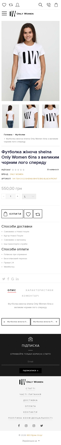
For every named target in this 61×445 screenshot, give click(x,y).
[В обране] (28, 213)
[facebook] (19, 426)
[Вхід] (17, 6)
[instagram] (26, 426)
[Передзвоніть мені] (48, 5)
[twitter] (41, 426)
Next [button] (57, 116)
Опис (12, 290)
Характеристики (40, 290)
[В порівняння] (37, 213)
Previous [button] (4, 116)
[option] (11, 116)
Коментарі (30, 295)
